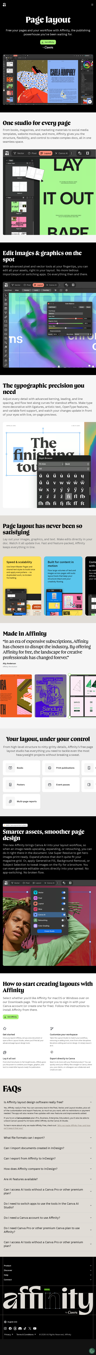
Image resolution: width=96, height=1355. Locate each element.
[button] (11, 1322)
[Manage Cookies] (92, 1351)
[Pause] (90, 102)
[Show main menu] (92, 4)
